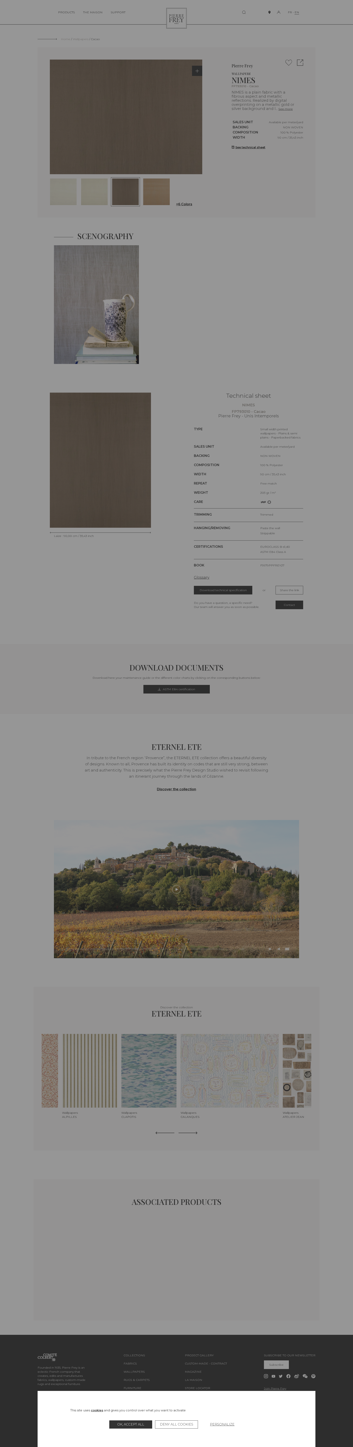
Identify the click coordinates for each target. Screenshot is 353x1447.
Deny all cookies (176, 1424)
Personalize (222, 1424)
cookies (97, 1410)
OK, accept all (130, 1424)
